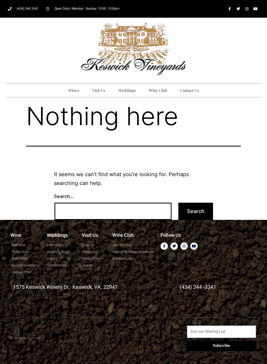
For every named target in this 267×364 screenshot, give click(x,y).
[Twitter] (238, 8)
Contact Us (189, 90)
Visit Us (98, 90)
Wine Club (158, 90)
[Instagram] (247, 8)
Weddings (127, 90)
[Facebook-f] (229, 8)
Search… (64, 196)
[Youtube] (255, 8)
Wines (73, 90)
